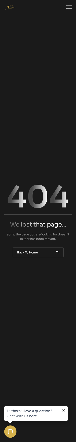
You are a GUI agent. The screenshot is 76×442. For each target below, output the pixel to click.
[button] (69, 7)
